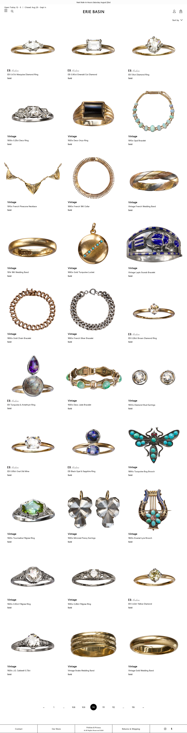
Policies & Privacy (93, 727)
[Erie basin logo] (93, 11)
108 (73, 707)
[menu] (5, 10)
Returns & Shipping (131, 728)
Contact (18, 728)
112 (113, 707)
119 (133, 707)
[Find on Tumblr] (172, 729)
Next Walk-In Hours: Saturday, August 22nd (93, 2)
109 (83, 707)
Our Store (56, 728)
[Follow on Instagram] (165, 729)
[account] (174, 11)
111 (103, 707)
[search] (12, 11)
